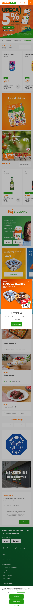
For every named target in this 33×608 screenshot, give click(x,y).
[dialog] (16, 597)
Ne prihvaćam (16, 601)
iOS (9, 242)
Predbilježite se (24, 521)
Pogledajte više (24, 46)
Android (19, 242)
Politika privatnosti (6, 564)
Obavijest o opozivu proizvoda (9, 572)
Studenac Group (6, 578)
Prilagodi (16, 605)
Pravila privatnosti (21, 592)
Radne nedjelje (20, 40)
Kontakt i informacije (6, 559)
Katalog (4, 40)
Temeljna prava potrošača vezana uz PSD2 (11, 570)
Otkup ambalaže (7, 424)
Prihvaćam (16, 596)
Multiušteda (11, 40)
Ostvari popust (13, 274)
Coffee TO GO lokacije (7, 575)
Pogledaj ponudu (16, 324)
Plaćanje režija (19, 424)
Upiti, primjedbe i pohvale (8, 561)
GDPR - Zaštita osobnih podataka (9, 567)
